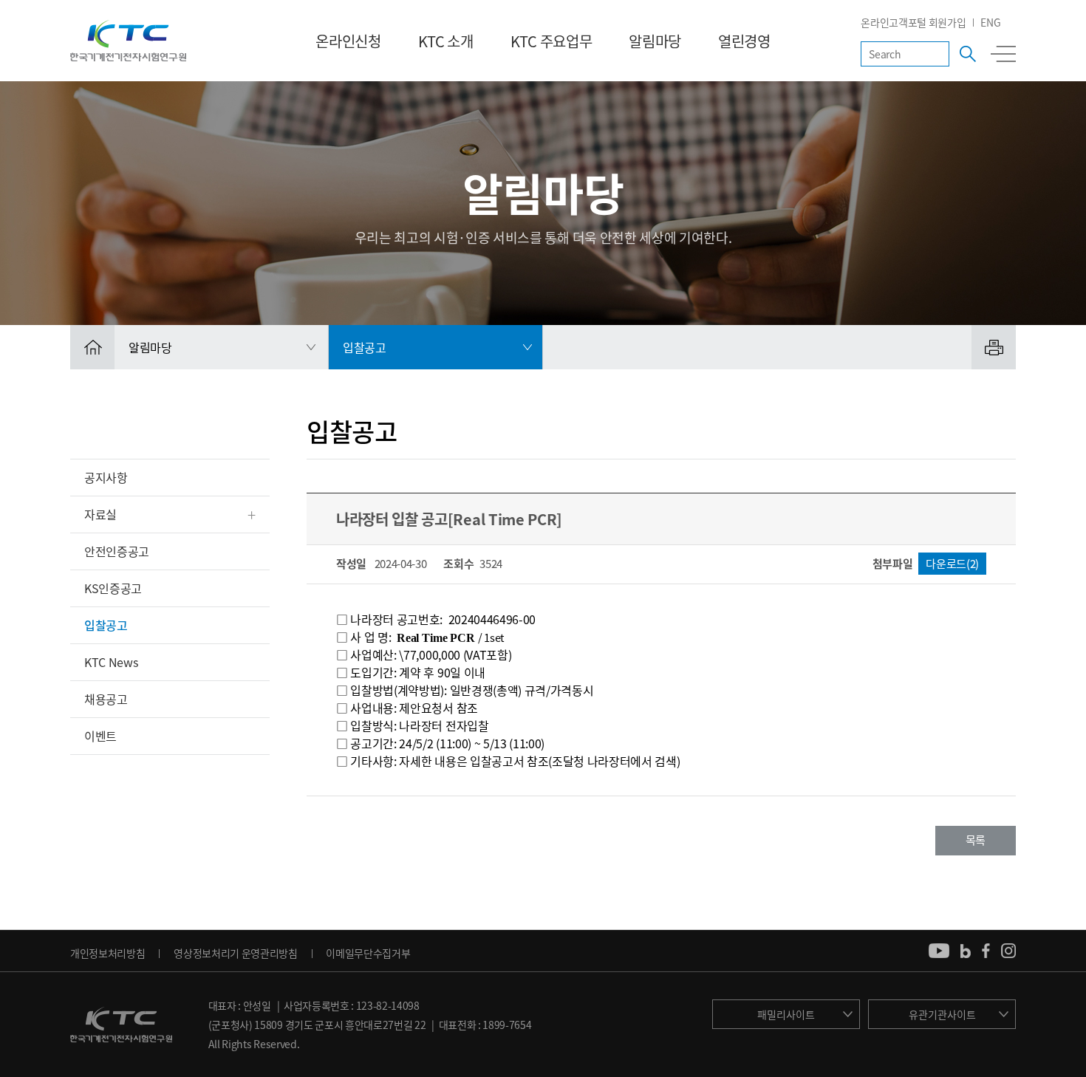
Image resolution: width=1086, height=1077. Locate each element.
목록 (976, 840)
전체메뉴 (1003, 54)
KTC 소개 (446, 41)
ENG (990, 22)
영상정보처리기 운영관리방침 (236, 953)
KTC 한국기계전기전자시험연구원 (128, 40)
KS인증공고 (113, 588)
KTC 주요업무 (551, 41)
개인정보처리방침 (107, 953)
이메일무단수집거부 (368, 953)
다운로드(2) (952, 563)
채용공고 (106, 699)
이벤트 (100, 736)
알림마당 (655, 41)
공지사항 (106, 477)
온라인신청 (347, 41)
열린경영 (744, 41)
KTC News (110, 662)
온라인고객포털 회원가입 (913, 22)
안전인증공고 (116, 551)
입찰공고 (106, 625)
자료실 (100, 514)
